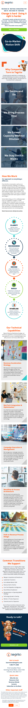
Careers (14, 684)
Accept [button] (11, 705)
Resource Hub (14, 680)
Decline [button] (16, 705)
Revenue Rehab (14, 682)
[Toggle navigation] (25, 3)
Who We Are (14, 678)
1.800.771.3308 (14, 665)
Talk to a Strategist (14, 29)
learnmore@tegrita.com (14, 662)
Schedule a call (14, 645)
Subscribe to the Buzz (14, 686)
